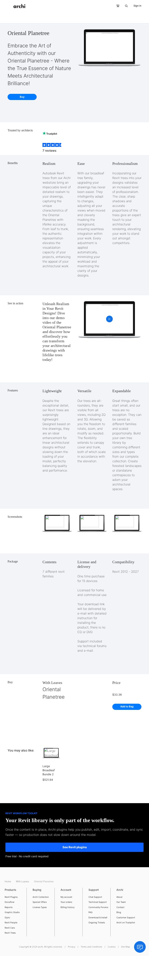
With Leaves (52, 682)
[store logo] (19, 6)
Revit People (11, 922)
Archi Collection (41, 897)
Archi (119, 889)
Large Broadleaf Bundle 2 (48, 770)
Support (93, 889)
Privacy (71, 946)
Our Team (121, 902)
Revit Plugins (11, 897)
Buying (37, 889)
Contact (120, 907)
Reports (9, 907)
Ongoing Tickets (96, 922)
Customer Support (125, 917)
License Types (40, 907)
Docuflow (9, 902)
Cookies (112, 946)
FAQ (90, 912)
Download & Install (97, 917)
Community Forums (98, 907)
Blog (118, 912)
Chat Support (95, 897)
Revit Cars (10, 927)
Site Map (125, 946)
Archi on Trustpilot (125, 922)
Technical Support (97, 902)
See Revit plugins (74, 847)
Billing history (67, 907)
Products (10, 889)
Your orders (66, 902)
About (119, 897)
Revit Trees (10, 932)
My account (66, 897)
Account (66, 889)
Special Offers (40, 902)
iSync (7, 917)
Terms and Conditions (91, 946)
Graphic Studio (12, 912)
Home (8, 881)
